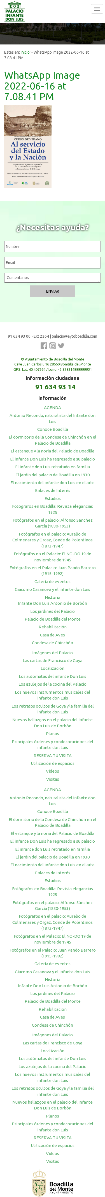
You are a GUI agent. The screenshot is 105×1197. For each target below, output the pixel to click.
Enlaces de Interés (52, 490)
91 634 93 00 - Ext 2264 (28, 336)
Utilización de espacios (52, 763)
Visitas (52, 779)
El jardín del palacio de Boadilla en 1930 (52, 474)
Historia (52, 597)
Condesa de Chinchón (52, 642)
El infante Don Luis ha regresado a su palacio (52, 459)
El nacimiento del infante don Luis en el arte (52, 482)
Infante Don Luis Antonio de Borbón (52, 603)
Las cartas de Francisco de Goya (52, 660)
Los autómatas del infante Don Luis (52, 676)
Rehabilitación (53, 626)
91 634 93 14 (55, 387)
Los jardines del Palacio (52, 611)
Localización (52, 668)
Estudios (53, 498)
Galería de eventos (52, 581)
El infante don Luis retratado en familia (52, 466)
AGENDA (52, 407)
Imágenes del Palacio (52, 652)
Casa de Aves (52, 635)
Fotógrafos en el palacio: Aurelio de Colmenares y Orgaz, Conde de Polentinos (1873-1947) (52, 540)
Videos (52, 771)
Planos (52, 733)
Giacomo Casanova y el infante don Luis (52, 589)
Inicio (25, 52)
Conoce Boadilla (52, 429)
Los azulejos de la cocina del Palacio (52, 684)
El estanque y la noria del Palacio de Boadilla (52, 451)
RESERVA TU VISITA (53, 755)
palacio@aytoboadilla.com (74, 336)
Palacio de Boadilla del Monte (53, 619)
